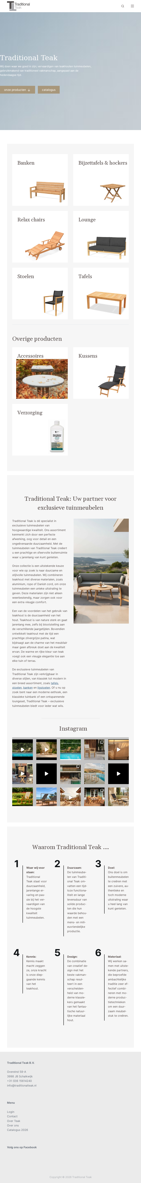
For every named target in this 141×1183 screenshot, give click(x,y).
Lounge (87, 220)
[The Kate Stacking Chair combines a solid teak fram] (94, 749)
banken (28, 687)
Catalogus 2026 (17, 1130)
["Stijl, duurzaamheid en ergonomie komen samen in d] (118, 773)
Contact (12, 1116)
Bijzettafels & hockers (102, 163)
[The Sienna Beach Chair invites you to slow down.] (70, 798)
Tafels (85, 276)
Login (10, 1112)
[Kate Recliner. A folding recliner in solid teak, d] (46, 773)
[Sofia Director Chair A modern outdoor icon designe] (94, 773)
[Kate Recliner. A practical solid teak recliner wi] (22, 798)
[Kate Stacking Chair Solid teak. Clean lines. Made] (70, 773)
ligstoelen (43, 687)
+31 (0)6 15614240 (19, 1081)
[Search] (122, 6)
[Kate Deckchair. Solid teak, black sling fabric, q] (118, 798)
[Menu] (132, 6)
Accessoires (30, 356)
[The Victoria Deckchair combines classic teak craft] (22, 749)
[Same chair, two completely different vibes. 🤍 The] (94, 798)
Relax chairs (31, 220)
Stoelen (25, 276)
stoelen (17, 687)
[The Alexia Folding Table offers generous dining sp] (46, 749)
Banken (26, 163)
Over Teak (13, 1121)
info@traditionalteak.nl (21, 1085)
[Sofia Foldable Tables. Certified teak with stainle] (22, 773)
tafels (54, 683)
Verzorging (29, 413)
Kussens (87, 356)
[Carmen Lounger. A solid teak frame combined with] (46, 798)
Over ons (13, 1125)
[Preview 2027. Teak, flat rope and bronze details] (118, 749)
